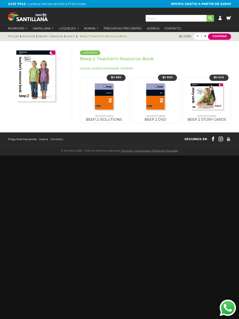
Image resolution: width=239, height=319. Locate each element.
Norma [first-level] (89, 28)
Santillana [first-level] (42, 28)
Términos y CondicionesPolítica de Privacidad (149, 150)
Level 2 (71, 36)
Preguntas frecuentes (22, 139)
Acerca (153, 28)
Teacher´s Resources (50, 36)
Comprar (219, 36)
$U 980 (116, 77)
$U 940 (219, 77)
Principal (13, 36)
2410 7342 (17, 4)
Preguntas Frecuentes (123, 28)
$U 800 (167, 77)
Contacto (172, 28)
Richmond (28, 36)
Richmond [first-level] (16, 28)
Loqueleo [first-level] (67, 28)
